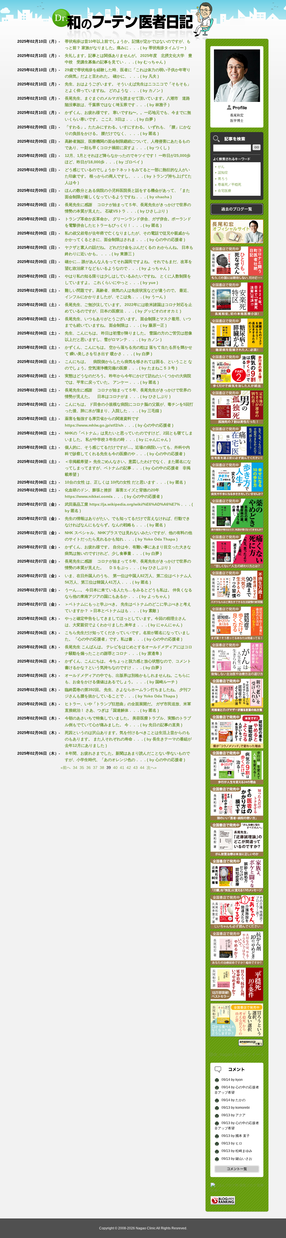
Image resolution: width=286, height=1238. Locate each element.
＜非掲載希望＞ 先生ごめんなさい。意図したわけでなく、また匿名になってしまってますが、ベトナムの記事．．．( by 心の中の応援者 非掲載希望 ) (128, 468)
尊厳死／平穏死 (229, 185)
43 (135, 767)
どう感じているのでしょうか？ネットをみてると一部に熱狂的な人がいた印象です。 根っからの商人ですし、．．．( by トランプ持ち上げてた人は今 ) (128, 176)
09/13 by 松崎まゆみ (236, 1151)
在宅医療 (224, 191)
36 (88, 767)
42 (129, 767)
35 (82, 767)
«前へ (66, 767)
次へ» (152, 767)
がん (221, 167)
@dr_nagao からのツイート (237, 1054)
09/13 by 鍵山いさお (236, 1159)
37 (95, 767)
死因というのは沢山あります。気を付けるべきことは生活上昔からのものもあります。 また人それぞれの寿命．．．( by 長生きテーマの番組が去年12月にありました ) (128, 739)
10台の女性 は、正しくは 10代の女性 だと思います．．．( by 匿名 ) (125, 482)
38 (102, 767)
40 (115, 767)
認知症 (223, 173)
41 (122, 767)
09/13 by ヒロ (231, 1143)
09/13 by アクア (233, 1115)
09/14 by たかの (233, 1100)
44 (142, 767)
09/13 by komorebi (235, 1108)
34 (75, 767)
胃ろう (223, 179)
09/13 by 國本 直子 (235, 1136)
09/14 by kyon (232, 1080)
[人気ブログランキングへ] (223, 1202)
